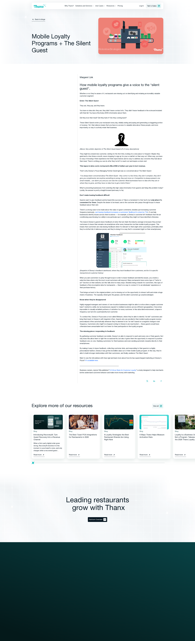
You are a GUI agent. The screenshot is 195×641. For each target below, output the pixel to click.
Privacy (51, 639)
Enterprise (80, 577)
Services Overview (61, 577)
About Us (152, 577)
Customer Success (61, 588)
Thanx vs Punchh (155, 607)
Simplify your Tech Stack (86, 600)
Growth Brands (82, 581)
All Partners (58, 596)
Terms (58, 639)
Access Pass (128, 588)
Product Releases (113, 599)
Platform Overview (38, 577)
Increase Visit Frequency (86, 592)
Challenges (127, 591)
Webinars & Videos (113, 584)
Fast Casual (81, 611)
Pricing (120, 6)
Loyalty (34, 581)
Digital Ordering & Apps (40, 584)
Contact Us (153, 573)
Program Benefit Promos (132, 610)
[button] (84, 6)
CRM (33, 599)
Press (109, 591)
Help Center (111, 602)
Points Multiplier (128, 613)
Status (151, 595)
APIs (33, 613)
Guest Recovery (38, 595)
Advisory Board (155, 581)
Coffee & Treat (82, 619)
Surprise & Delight (129, 602)
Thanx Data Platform (39, 606)
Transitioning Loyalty (61, 584)
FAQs (109, 595)
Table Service (82, 615)
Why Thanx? (69, 6)
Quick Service (82, 608)
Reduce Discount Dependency (88, 596)
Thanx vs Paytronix (156, 611)
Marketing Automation (40, 588)
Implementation (60, 581)
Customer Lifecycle (130, 595)
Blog (108, 577)
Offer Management (39, 591)
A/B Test (126, 584)
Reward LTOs (128, 621)
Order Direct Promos (130, 606)
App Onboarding (128, 617)
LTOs (125, 599)
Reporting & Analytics (39, 610)
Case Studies (112, 588)
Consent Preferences (84, 639)
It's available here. (91, 360)
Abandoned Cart (129, 581)
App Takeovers (128, 624)
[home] (40, 6)
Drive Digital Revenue (84, 589)
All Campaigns (128, 577)
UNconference (154, 584)
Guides (109, 581)
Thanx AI (35, 602)
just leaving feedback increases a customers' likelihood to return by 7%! (121, 212)
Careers (152, 588)
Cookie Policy (68, 639)
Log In (141, 6)
